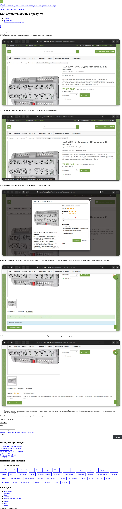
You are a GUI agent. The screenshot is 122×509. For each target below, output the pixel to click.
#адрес (47, 470)
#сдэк (91, 478)
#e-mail (4, 470)
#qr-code (29, 470)
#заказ (4, 474)
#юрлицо (31, 432)
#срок (108, 478)
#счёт (15, 482)
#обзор (8, 432)
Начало (6, 501)
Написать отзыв (5, 453)
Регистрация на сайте (7, 457)
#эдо (56, 482)
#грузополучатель (79, 470)
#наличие (81, 474)
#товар (18, 432)
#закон (12, 474)
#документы (104, 470)
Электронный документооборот (10, 448)
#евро (114, 470)
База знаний (8, 20)
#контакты (22, 474)
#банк (56, 470)
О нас (6, 505)
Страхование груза (6, 450)
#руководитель (52, 478)
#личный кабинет (44, 474)
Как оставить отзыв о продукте (14, 22)
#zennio (38, 470)
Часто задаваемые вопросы (12, 498)
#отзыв (13, 432)
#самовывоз (73, 478)
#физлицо (24, 432)
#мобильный (69, 474)
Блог (5, 503)
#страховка (5, 482)
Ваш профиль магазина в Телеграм (11, 451)
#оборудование (102, 474)
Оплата (6, 496)
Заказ (5, 495)
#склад (99, 478)
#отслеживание (16, 478)
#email (13, 470)
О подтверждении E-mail (8, 455)
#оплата (114, 474)
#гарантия (65, 470)
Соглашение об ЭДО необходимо (11, 446)
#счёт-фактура (25, 482)
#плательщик (29, 478)
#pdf (20, 470)
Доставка (7, 493)
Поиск (2, 434)
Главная (6, 18)
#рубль (40, 478)
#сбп (83, 478)
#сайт (63, 478)
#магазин (3, 432)
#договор (93, 470)
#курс (32, 474)
